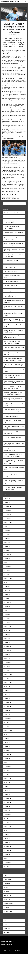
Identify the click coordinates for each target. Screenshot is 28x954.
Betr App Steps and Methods (10, 271)
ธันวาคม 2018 (7, 678)
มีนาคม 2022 (7, 562)
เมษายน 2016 (7, 806)
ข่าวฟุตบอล (6, 891)
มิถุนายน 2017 (7, 750)
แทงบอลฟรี (6, 907)
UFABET (6, 875)
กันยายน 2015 (7, 834)
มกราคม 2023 (7, 534)
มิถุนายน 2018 (7, 702)
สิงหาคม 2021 (7, 590)
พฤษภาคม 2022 (7, 554)
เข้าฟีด (5, 924)
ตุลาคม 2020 (7, 630)
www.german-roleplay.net (6, 944)
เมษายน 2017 (7, 758)
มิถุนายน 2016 (7, 798)
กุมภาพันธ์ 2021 (7, 614)
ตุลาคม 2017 (7, 734)
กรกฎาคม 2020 (7, 642)
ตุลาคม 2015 (7, 830)
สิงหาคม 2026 (7, 498)
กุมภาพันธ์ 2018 (7, 718)
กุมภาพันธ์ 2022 (7, 566)
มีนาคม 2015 (7, 858)
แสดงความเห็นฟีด (8, 928)
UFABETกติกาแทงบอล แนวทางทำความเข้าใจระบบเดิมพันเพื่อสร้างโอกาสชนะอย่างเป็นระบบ (13, 474)
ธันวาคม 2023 (7, 518)
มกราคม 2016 (7, 818)
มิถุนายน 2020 (7, 646)
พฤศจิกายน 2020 (8, 626)
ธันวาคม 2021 (7, 574)
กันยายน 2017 (7, 738)
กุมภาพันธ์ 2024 (7, 510)
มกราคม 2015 (7, 866)
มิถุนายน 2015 (7, 846)
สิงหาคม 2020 (7, 638)
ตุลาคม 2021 (7, 582)
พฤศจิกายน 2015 (8, 826)
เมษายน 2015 (7, 854)
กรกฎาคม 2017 (7, 746)
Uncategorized (7, 883)
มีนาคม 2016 (7, 810)
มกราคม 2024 (7, 514)
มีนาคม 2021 (7, 610)
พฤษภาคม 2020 (7, 650)
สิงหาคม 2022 (7, 542)
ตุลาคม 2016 (7, 782)
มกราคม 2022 (7, 570)
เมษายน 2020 (7, 654)
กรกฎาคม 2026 (7, 502)
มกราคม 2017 (7, 770)
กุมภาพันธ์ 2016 (7, 814)
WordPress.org (7, 932)
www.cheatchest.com (6, 942)
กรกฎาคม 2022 (7, 546)
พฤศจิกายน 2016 (8, 778)
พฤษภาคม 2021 (7, 602)
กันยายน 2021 (7, 586)
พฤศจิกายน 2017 (8, 730)
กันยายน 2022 (7, 538)
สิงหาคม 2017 (7, 742)
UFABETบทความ (8, 879)
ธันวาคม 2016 (7, 774)
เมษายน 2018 (7, 710)
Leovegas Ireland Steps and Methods (12, 281)
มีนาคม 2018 (7, 714)
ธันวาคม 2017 (7, 726)
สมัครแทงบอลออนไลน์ (9, 903)
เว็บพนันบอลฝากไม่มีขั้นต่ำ (10, 1)
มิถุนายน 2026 (7, 506)
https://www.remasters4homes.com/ (10, 198)
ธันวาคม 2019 (7, 670)
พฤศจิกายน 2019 (8, 674)
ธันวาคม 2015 (7, 822)
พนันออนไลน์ (7, 899)
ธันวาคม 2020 (7, 622)
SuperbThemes (14, 952)
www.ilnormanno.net (5, 939)
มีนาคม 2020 (7, 658)
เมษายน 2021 (7, 606)
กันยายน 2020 (7, 634)
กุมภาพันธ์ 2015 (7, 862)
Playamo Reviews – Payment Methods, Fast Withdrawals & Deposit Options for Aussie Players (14, 313)
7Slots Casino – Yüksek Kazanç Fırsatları (13, 217)
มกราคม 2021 (7, 618)
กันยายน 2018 (7, 690)
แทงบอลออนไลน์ (8, 911)
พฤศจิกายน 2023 (8, 522)
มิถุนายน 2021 (7, 598)
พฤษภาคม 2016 (7, 802)
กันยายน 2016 (7, 786)
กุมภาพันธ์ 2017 (7, 766)
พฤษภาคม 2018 (7, 706)
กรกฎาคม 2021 (7, 594)
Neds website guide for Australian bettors (13, 291)
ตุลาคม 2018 (7, 686)
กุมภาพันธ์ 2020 (7, 662)
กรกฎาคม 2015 (7, 842)
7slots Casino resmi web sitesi (11, 212)
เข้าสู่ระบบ (6, 920)
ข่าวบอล (6, 887)
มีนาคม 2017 (7, 762)
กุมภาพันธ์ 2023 (7, 530)
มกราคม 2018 (7, 722)
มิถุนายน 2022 (7, 550)
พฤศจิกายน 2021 (8, 578)
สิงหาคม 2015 (7, 838)
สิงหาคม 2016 (7, 790)
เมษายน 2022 (7, 558)
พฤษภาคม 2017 (7, 754)
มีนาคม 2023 (7, 526)
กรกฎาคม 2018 (7, 698)
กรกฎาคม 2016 (7, 794)
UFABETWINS (13, 194)
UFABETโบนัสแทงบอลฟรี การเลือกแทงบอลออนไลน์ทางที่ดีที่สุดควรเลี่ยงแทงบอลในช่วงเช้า (13, 482)
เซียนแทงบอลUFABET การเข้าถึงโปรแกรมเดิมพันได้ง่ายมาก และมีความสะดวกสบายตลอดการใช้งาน (13, 462)
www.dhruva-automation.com (7, 941)
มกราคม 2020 (7, 666)
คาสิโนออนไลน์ (7, 895)
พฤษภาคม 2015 (7, 850)
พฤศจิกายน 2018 (8, 682)
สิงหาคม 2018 (7, 694)
